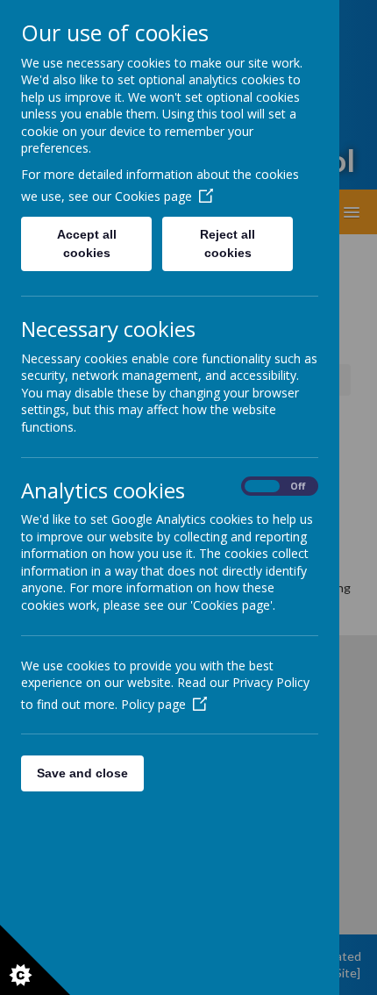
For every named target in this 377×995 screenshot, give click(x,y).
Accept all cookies (87, 243)
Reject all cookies (227, 243)
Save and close (82, 773)
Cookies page (153, 196)
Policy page (153, 704)
